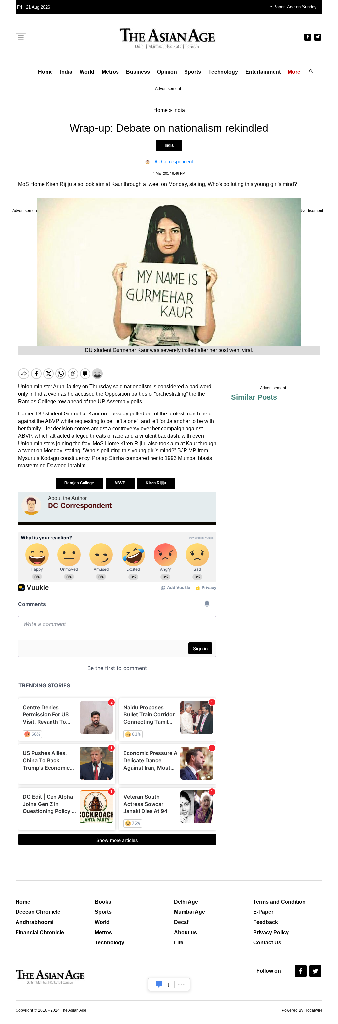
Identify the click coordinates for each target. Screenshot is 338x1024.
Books (103, 902)
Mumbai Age (189, 912)
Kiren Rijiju (156, 483)
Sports (192, 72)
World (87, 72)
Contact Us (267, 942)
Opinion (167, 72)
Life (178, 942)
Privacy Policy (271, 932)
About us (185, 932)
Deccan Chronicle (38, 912)
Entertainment (263, 72)
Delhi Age (186, 902)
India (66, 72)
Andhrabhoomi (34, 922)
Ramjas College (79, 483)
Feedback (265, 922)
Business (138, 72)
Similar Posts (254, 397)
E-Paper (263, 912)
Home (45, 72)
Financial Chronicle (40, 932)
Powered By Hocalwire (302, 1010)
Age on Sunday (302, 6)
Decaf (181, 922)
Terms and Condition (279, 902)
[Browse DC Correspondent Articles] (31, 505)
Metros (110, 72)
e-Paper (277, 6)
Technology (223, 72)
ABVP (120, 483)
